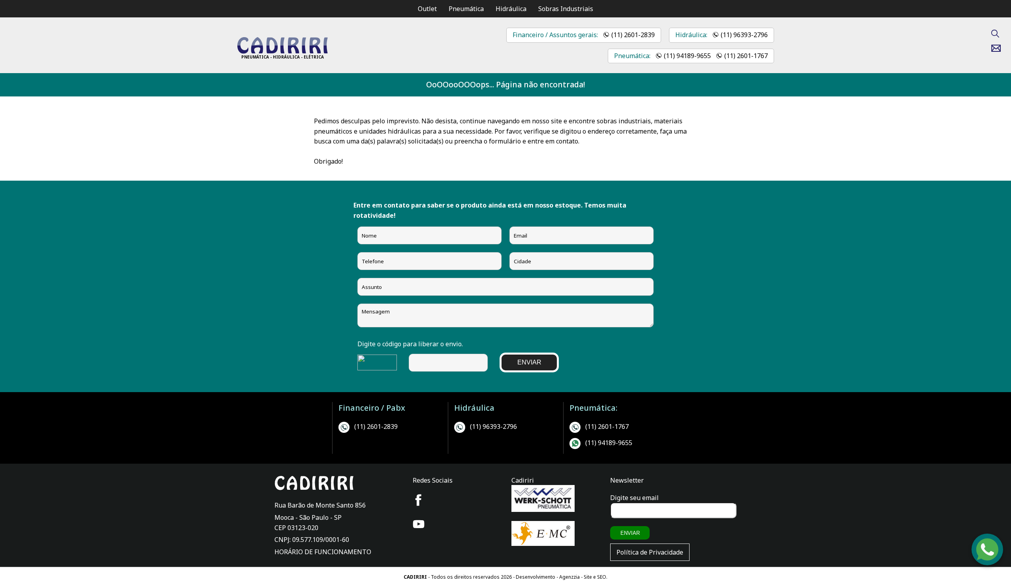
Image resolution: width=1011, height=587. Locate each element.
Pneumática (466, 8)
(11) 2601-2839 (633, 34)
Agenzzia (569, 577)
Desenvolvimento (536, 577)
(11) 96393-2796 (744, 34)
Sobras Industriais (565, 8)
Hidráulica (511, 8)
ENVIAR (529, 362)
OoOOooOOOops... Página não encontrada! (505, 84)
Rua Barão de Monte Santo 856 (320, 505)
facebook (419, 500)
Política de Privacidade (649, 552)
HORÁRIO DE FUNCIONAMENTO (322, 551)
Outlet (427, 8)
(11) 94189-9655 (687, 55)
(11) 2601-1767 (746, 55)
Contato (999, 48)
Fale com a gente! (988, 562)
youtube (419, 524)
